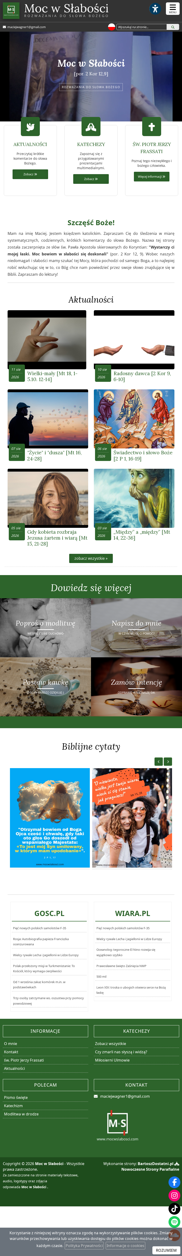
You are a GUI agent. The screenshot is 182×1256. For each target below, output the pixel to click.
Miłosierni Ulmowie (112, 1060)
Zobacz (28, 174)
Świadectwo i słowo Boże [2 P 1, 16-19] (143, 455)
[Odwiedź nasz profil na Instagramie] (174, 1195)
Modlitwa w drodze (21, 1114)
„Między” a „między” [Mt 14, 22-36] (142, 535)
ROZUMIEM (166, 1250)
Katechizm (13, 1105)
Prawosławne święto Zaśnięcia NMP (121, 966)
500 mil (101, 976)
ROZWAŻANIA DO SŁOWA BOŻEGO (91, 87)
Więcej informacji (150, 177)
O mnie (10, 1043)
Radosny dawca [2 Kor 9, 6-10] (142, 376)
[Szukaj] (173, 27)
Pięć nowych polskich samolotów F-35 (39, 928)
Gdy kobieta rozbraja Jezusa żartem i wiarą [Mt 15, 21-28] (57, 538)
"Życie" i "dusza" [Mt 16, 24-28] (54, 455)
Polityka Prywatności (84, 1245)
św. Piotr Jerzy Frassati (24, 1060)
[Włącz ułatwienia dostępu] (155, 8)
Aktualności (91, 299)
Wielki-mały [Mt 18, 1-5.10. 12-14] (52, 376)
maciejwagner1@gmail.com (26, 27)
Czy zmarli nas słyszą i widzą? (121, 1051)
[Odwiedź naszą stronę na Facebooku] (174, 1182)
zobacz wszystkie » (91, 558)
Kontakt (11, 1051)
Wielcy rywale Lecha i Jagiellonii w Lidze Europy (46, 955)
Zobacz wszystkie (110, 1043)
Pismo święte (16, 1097)
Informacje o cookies (125, 1245)
